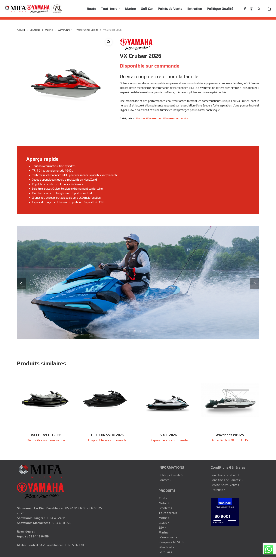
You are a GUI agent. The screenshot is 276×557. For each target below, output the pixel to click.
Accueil (21, 29)
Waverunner (65, 29)
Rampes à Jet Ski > (171, 542)
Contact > (165, 480)
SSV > (162, 527)
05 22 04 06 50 (75, 508)
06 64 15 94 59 (39, 536)
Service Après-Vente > (225, 485)
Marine (49, 29)
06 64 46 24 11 (56, 518)
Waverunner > (168, 537)
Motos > (164, 503)
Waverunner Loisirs (87, 29)
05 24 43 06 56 (61, 523)
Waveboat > (166, 547)
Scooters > (166, 508)
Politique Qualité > (171, 475)
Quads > (164, 522)
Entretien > (218, 490)
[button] (108, 42)
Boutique (35, 29)
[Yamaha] (136, 45)
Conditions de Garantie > (227, 480)
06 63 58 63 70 (74, 545)
